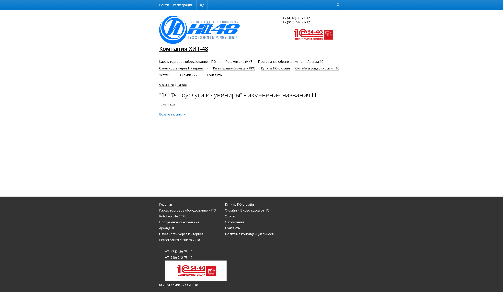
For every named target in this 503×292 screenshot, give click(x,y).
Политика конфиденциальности (250, 234)
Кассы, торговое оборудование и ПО (187, 61)
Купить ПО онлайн (275, 68)
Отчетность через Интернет (181, 68)
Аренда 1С (315, 61)
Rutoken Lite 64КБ (238, 61)
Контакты (214, 75)
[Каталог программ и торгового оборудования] (313, 44)
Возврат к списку (172, 114)
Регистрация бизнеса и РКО (234, 68)
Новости (182, 84)
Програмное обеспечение (278, 61)
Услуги (164, 75)
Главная (165, 204)
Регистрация (183, 5)
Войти (164, 5)
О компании (188, 75)
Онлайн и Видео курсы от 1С (317, 68)
